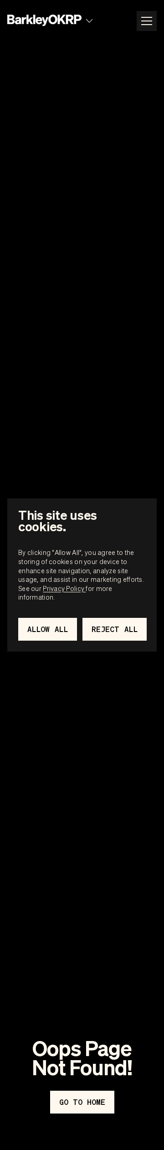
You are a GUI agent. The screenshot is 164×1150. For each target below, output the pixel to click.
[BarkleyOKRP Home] (44, 21)
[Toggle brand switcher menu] (89, 21)
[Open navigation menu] (147, 21)
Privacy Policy (64, 588)
